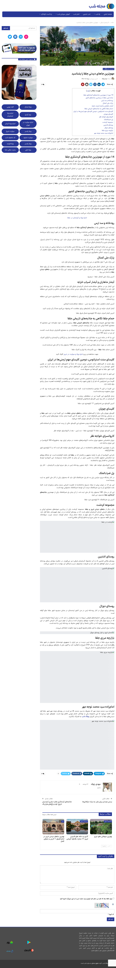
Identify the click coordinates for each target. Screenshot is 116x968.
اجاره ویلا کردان (10, 123)
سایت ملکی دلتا (10, 150)
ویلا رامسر (28, 131)
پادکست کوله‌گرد (46, 14)
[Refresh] (113, 904)
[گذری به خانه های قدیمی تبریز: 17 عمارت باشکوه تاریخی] (77, 826)
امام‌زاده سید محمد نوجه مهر (103, 133)
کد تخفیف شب (10, 137)
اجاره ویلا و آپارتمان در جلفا (77, 218)
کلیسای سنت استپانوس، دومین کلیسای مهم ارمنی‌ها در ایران (93, 111)
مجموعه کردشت (107, 122)
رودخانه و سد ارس (107, 100)
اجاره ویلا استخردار (10, 114)
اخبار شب (76, 14)
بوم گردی (28, 114)
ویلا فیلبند (10, 143)
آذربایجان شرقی (110, 69)
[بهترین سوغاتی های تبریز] (101, 826)
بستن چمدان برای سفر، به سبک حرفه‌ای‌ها (97, 802)
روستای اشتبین (108, 125)
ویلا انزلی (28, 150)
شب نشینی (86, 14)
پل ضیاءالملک (108, 119)
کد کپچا (111, 914)
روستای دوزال (108, 128)
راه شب (97, 14)
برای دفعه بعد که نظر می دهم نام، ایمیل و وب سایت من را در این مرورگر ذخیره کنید (86, 899)
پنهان (88, 91)
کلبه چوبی (10, 107)
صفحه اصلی (108, 14)
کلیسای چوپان (108, 114)
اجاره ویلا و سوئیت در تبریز (73, 354)
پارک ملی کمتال (108, 103)
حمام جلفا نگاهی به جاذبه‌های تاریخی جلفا (99, 109)
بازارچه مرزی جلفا (107, 130)
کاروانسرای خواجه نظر (106, 117)
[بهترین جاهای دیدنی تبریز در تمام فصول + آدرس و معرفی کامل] (53, 826)
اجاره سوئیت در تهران (28, 123)
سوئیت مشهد (28, 137)
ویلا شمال (28, 107)
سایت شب (94, 951)
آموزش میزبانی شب (63, 14)
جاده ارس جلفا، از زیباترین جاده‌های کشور (99, 98)
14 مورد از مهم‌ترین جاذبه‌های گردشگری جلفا (98, 95)
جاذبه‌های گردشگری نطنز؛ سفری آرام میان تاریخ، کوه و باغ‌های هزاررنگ (57, 803)
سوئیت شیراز (10, 131)
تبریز (104, 69)
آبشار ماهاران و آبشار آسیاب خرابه (102, 106)
